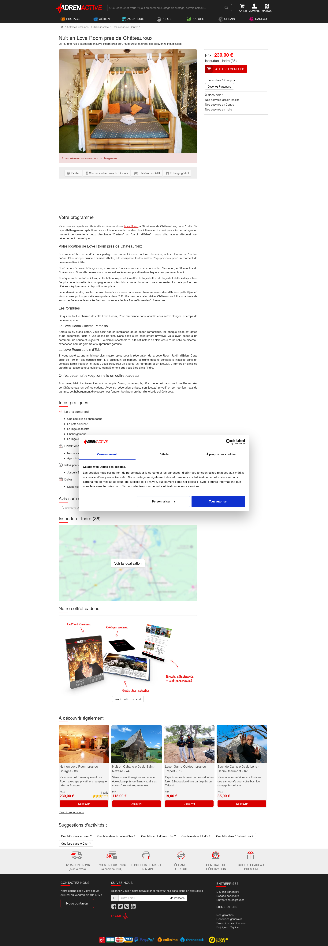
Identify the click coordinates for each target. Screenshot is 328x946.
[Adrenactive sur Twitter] (120, 906)
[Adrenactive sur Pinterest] (127, 906)
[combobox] (164, 7)
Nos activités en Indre (218, 109)
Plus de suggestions (71, 812)
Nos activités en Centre (219, 104)
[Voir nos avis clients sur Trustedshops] (219, 939)
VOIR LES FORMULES (229, 69)
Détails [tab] (164, 454)
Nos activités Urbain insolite (222, 100)
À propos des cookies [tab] (221, 454)
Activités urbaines (78, 27)
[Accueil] (62, 27)
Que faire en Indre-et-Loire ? (158, 836)
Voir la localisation (128, 563)
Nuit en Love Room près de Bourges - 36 (79, 768)
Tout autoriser (218, 501)
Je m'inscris (177, 898)
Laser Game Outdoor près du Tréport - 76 (185, 768)
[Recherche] (226, 7)
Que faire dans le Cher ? (76, 843)
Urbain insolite (100, 27)
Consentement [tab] (107, 454)
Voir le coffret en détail (128, 699)
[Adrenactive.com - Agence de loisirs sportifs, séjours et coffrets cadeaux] (79, 7)
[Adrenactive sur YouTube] (133, 906)
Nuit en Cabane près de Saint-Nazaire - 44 (133, 768)
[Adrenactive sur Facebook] (114, 906)
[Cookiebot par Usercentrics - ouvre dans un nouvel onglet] (228, 442)
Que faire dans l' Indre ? (196, 836)
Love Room (131, 226)
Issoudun (212, 60)
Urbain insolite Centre (124, 27)
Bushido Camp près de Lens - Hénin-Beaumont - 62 (238, 768)
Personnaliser (161, 501)
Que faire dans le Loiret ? (76, 836)
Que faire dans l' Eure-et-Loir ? (234, 836)
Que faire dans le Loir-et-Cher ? (116, 836)
